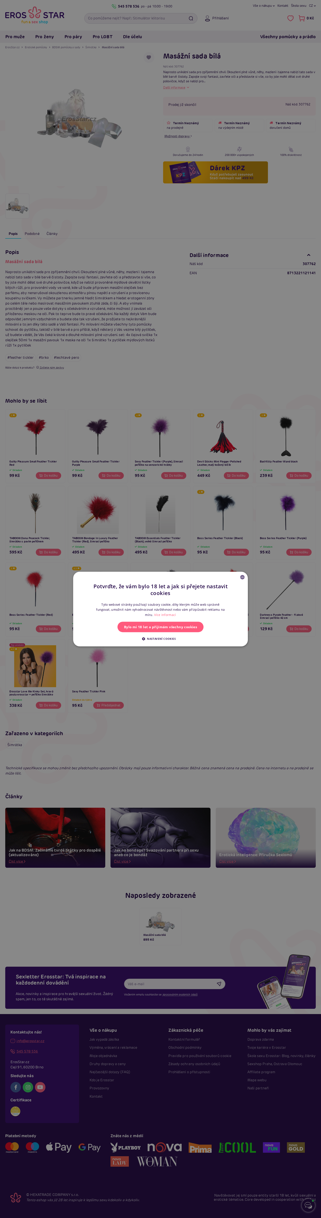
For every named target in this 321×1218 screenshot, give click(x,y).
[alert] (160, 609)
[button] (160, 639)
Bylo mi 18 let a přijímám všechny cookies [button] (160, 627)
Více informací (165, 615)
